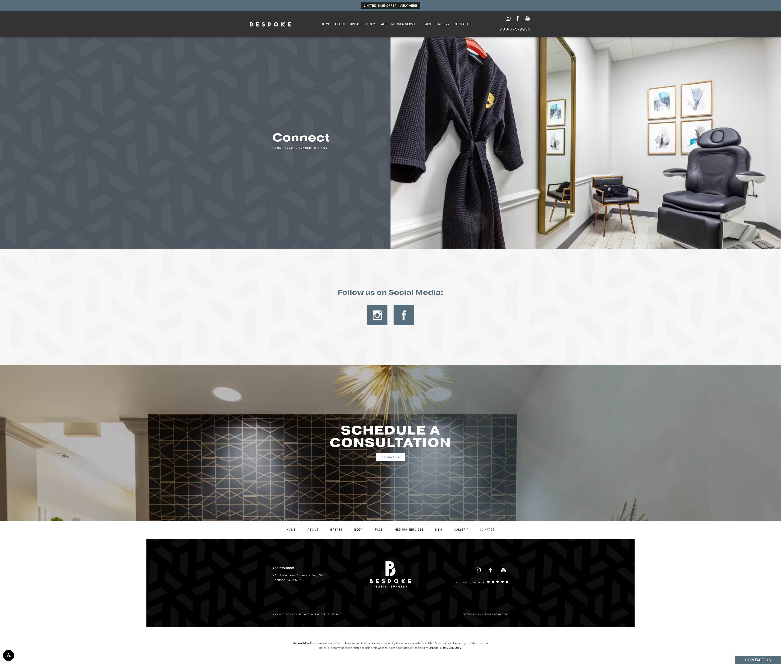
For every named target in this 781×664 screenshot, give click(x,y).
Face (383, 24)
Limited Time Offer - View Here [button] (390, 6)
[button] (8, 655)
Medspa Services (405, 24)
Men (427, 24)
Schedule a (390, 436)
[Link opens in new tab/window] (377, 315)
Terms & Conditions (496, 614)
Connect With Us (313, 148)
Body (370, 24)
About (340, 24)
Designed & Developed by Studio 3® (321, 614)
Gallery (442, 24)
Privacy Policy (472, 614)
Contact (461, 24)
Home (325, 24)
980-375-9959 (452, 648)
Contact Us (390, 457)
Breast (356, 24)
